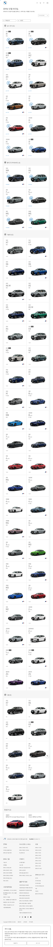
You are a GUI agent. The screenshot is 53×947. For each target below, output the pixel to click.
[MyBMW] (37, 3)
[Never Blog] (31, 917)
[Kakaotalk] (28, 917)
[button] (4, 21)
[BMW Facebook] (20, 917)
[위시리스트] (44, 3)
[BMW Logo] (5, 3)
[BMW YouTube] (25, 917)
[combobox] (47, 756)
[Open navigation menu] (48, 3)
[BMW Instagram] (22, 917)
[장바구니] (40, 3)
